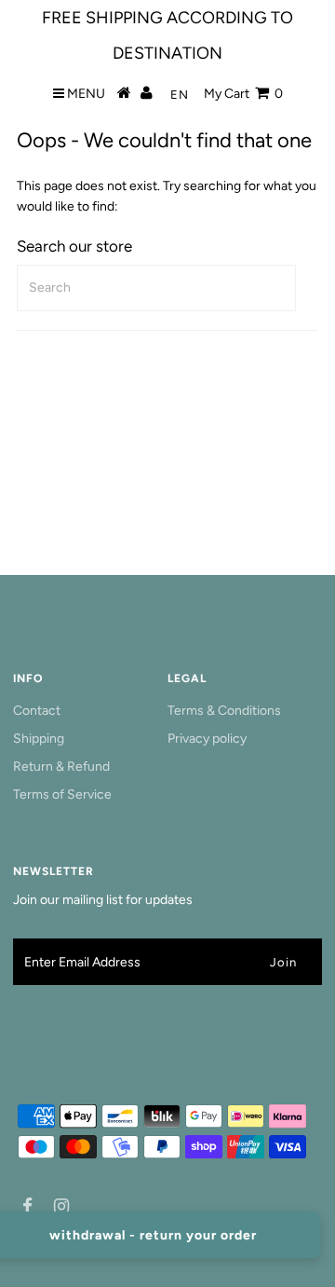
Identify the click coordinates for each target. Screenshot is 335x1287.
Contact (36, 711)
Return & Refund (61, 766)
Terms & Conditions (224, 711)
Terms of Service (62, 794)
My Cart (243, 94)
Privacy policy (207, 738)
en (179, 95)
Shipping (38, 738)
